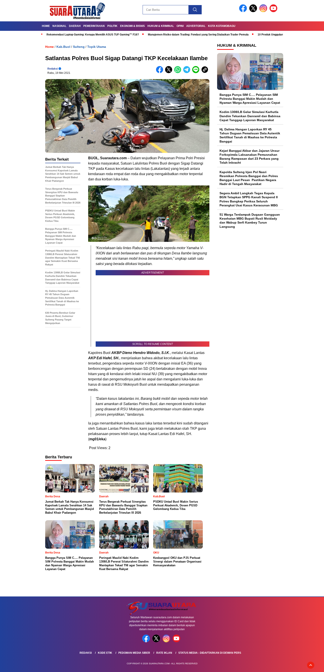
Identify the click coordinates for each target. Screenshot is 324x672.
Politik (112, 26)
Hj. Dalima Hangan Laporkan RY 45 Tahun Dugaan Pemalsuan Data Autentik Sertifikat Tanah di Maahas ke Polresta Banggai (250, 135)
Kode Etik (105, 652)
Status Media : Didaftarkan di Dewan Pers (209, 652)
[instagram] (264, 11)
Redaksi (52, 68)
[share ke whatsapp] (178, 72)
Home (46, 26)
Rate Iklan (164, 652)
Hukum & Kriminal (160, 26)
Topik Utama (96, 46)
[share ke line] (196, 72)
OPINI (180, 26)
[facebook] (243, 11)
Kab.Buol (63, 46)
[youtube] (274, 11)
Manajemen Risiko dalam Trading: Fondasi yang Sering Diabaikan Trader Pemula (198, 34)
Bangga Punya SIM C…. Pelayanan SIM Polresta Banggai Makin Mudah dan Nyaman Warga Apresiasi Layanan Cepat (250, 98)
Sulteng (79, 46)
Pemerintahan (94, 26)
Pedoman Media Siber (134, 652)
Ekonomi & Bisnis (132, 26)
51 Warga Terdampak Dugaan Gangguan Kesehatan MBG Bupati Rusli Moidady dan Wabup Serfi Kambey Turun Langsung (250, 220)
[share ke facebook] (160, 72)
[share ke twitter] (169, 72)
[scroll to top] (311, 665)
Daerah (75, 26)
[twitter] (254, 11)
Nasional (59, 26)
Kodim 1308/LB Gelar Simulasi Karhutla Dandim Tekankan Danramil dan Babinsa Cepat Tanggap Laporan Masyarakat (250, 116)
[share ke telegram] (187, 72)
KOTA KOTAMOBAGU (221, 26)
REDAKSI (86, 652)
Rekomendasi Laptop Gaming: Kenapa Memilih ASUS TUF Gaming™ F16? (93, 34)
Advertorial (195, 26)
